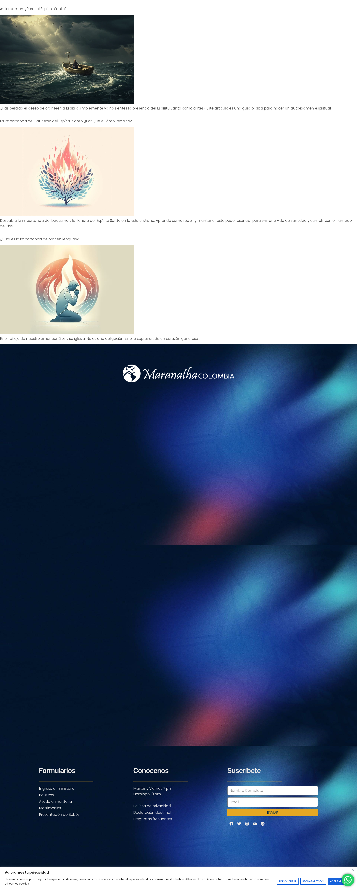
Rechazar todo (313, 881)
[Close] (353, 870)
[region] (178, 878)
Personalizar (288, 881)
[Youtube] (255, 824)
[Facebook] (231, 824)
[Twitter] (239, 824)
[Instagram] (247, 824)
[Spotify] (262, 824)
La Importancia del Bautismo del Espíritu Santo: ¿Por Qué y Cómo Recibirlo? (66, 121)
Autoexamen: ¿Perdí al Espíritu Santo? (33, 8)
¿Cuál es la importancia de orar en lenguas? (39, 239)
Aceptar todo (340, 881)
